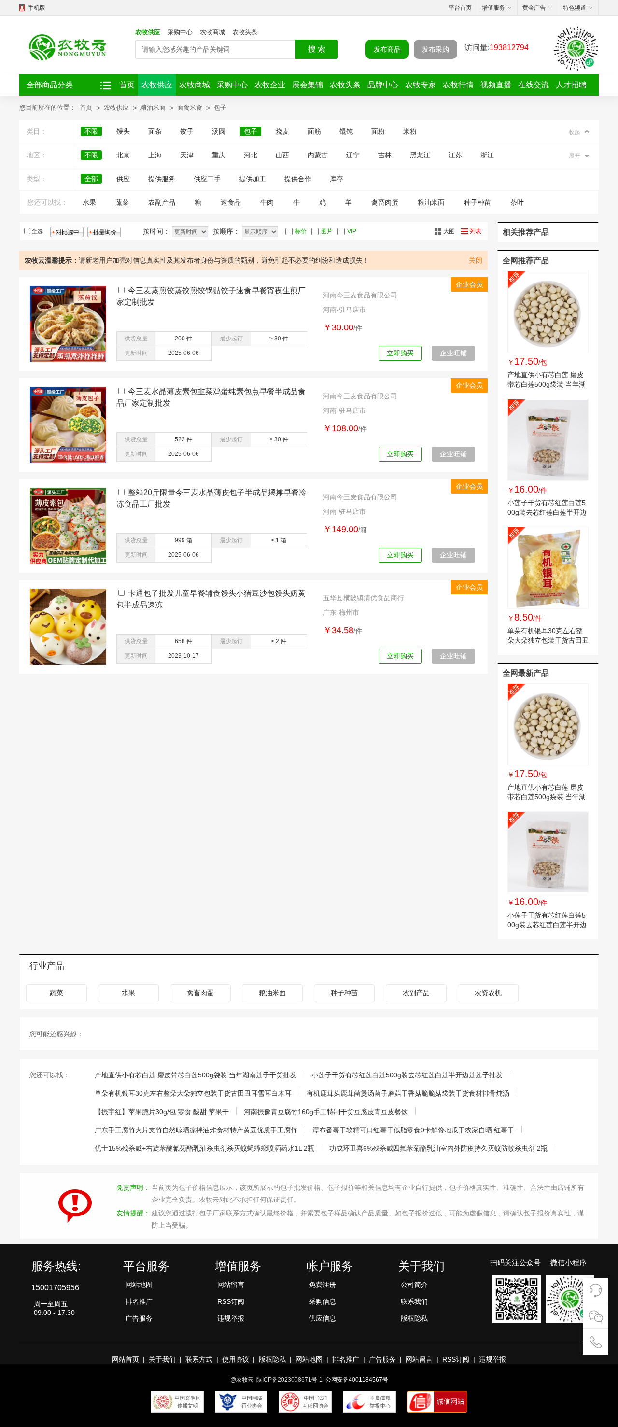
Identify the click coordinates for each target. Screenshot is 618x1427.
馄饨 (346, 131)
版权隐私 (414, 1318)
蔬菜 (122, 202)
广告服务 (139, 1318)
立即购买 (400, 353)
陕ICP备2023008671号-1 (289, 1379)
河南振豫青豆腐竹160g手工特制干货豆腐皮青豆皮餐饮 (326, 1112)
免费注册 (322, 1284)
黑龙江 (420, 155)
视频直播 (495, 85)
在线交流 (533, 85)
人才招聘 (571, 85)
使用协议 (235, 1359)
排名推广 (139, 1301)
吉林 (385, 155)
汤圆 (218, 131)
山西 (282, 155)
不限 (91, 131)
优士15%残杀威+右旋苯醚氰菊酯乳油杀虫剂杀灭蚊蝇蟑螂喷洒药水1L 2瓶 (204, 1148)
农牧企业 (269, 85)
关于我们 (162, 1359)
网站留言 (230, 1284)
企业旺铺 (453, 353)
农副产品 (161, 202)
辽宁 (353, 155)
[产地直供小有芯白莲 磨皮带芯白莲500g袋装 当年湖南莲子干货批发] (548, 312)
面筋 (314, 131)
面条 (155, 131)
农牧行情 (458, 85)
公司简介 (414, 1284)
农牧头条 (244, 32)
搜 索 (316, 49)
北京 (123, 155)
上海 (155, 155)
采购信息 (322, 1301)
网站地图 (139, 1284)
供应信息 (322, 1318)
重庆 (218, 155)
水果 (89, 202)
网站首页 (125, 1359)
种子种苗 (477, 202)
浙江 (487, 155)
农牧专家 (420, 85)
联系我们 (414, 1301)
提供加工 (252, 179)
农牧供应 (147, 32)
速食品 (231, 202)
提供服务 (161, 179)
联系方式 (198, 1359)
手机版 (36, 7)
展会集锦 (307, 85)
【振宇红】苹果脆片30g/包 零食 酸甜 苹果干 (162, 1112)
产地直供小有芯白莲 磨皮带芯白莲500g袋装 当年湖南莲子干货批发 (546, 384)
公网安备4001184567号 (356, 1379)
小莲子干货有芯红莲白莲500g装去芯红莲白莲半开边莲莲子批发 (547, 512)
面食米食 (189, 107)
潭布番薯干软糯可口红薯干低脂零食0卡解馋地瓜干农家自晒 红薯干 (413, 1130)
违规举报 (230, 1318)
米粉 (410, 131)
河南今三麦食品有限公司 (360, 295)
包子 (220, 107)
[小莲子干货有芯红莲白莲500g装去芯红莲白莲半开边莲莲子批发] (548, 440)
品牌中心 (382, 85)
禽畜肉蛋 (384, 202)
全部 (91, 179)
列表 (475, 231)
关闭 (475, 260)
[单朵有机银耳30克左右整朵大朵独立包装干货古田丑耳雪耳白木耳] (548, 568)
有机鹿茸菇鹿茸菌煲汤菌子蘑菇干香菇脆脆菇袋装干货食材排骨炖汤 (408, 1093)
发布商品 (387, 49)
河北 (250, 155)
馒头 (123, 131)
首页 (127, 85)
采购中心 (180, 32)
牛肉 (267, 202)
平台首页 (460, 7)
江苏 (455, 155)
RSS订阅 (230, 1301)
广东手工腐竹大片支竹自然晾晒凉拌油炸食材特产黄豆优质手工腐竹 (196, 1130)
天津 (187, 155)
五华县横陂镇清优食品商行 (363, 598)
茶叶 (517, 202)
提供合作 (297, 179)
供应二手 (207, 179)
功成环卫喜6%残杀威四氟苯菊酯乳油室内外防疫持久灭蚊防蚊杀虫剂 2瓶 (438, 1148)
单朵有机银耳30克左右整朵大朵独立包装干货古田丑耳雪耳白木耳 (548, 640)
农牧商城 (212, 32)
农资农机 (488, 993)
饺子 (187, 131)
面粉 (378, 131)
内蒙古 (318, 155)
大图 (449, 231)
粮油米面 (153, 107)
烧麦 (282, 131)
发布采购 (435, 49)
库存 (336, 179)
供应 (123, 179)
